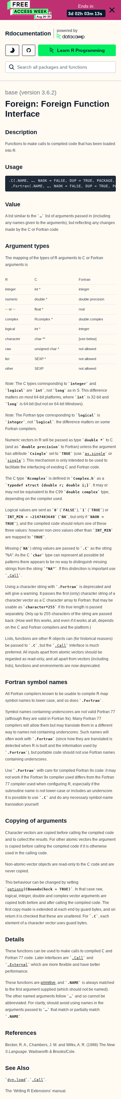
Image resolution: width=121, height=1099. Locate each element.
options (15, 889)
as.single (95, 454)
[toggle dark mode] (12, 50)
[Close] (112, 10)
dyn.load (16, 1080)
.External (17, 965)
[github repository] (28, 50)
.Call (13, 575)
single (14, 460)
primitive (48, 982)
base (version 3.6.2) (30, 92)
